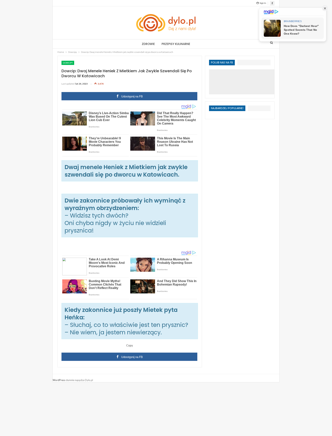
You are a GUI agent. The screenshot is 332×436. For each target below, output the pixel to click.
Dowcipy (68, 62)
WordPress (59, 380)
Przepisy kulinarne (176, 44)
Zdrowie (148, 44)
